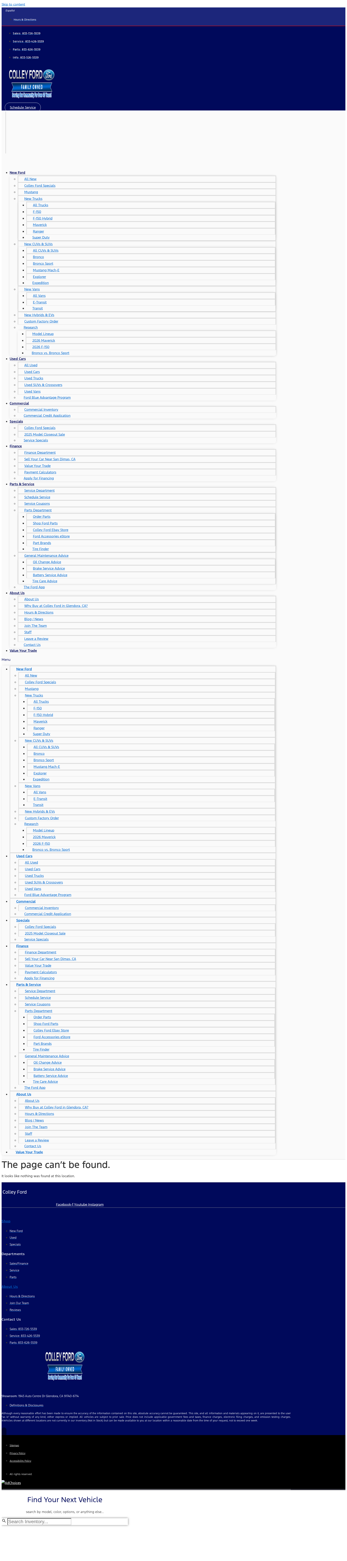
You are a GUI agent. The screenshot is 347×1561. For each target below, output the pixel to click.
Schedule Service (37, 497)
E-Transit (40, 302)
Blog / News (33, 619)
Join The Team (35, 625)
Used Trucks (33, 378)
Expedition (40, 283)
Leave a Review (36, 638)
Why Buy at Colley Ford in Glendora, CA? (56, 606)
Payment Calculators (40, 472)
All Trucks (40, 205)
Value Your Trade (37, 466)
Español (10, 10)
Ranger (38, 231)
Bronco (38, 257)
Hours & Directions (38, 612)
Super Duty (41, 237)
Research (31, 327)
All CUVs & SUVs (45, 250)
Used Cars (18, 359)
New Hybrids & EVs (39, 315)
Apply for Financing (39, 478)
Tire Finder (40, 549)
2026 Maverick (43, 340)
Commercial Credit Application (47, 415)
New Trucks (33, 198)
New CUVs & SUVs (38, 244)
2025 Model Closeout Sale (44, 434)
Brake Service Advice (49, 568)
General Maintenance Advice (46, 555)
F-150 (37, 211)
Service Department (39, 490)
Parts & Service (22, 484)
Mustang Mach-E (46, 270)
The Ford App (34, 587)
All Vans (39, 295)
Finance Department (40, 452)
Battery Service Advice (50, 575)
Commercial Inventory (41, 409)
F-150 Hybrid (42, 218)
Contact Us (32, 645)
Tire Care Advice (44, 581)
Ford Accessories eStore (51, 536)
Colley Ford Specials (39, 185)
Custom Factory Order (41, 321)
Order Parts (41, 516)
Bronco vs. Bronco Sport (50, 353)
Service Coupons (37, 503)
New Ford (17, 172)
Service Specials (36, 440)
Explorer (39, 277)
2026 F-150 (40, 347)
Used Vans (32, 391)
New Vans (32, 289)
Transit (37, 308)
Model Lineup (43, 334)
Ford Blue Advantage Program (47, 397)
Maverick (40, 225)
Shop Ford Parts (45, 523)
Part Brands (42, 543)
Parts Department (38, 510)
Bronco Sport (43, 263)
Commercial (19, 403)
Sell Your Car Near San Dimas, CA (50, 459)
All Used (30, 365)
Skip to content (13, 4)
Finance (16, 446)
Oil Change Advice (47, 562)
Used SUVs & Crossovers (43, 385)
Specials (16, 421)
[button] (23, 107)
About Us (17, 593)
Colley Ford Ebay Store (50, 530)
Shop (6, 1221)
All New (30, 179)
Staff (28, 632)
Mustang (31, 192)
